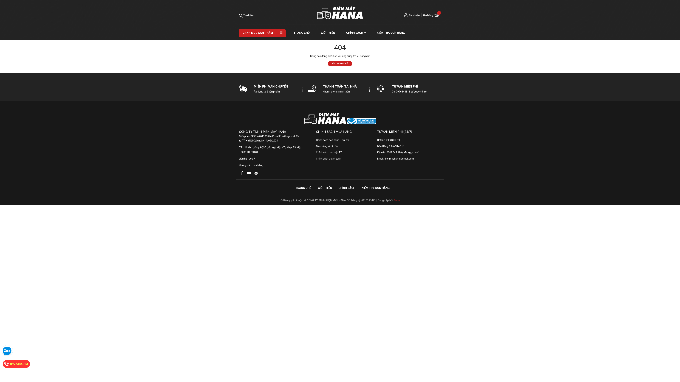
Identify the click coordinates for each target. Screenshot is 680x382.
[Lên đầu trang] (673, 365)
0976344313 (403, 91)
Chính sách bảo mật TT (329, 152)
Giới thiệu (325, 188)
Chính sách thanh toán (328, 158)
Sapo (397, 200)
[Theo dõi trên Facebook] (242, 173)
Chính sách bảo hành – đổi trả (332, 140)
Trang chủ (303, 188)
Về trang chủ (340, 63)
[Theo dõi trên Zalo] (256, 173)
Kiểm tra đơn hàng (376, 188)
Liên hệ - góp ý (247, 158)
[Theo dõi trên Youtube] (249, 173)
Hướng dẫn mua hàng (251, 165)
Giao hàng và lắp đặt (327, 146)
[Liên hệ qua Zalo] (7, 351)
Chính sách (346, 188)
